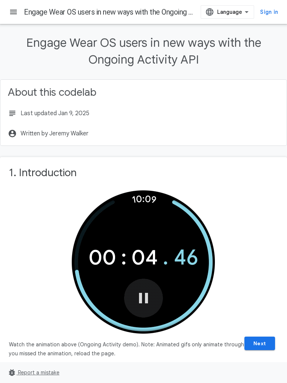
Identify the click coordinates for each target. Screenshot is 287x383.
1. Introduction (43, 172)
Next (259, 343)
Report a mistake (33, 372)
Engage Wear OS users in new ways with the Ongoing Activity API (124, 11)
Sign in (269, 12)
